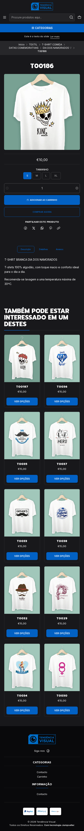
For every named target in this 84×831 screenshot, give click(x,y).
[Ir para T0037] (62, 435)
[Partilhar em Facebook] (26, 228)
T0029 (61, 618)
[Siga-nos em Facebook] (48, 751)
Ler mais (55, 36)
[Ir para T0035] (22, 435)
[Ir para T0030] (62, 667)
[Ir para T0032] (22, 590)
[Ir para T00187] (22, 358)
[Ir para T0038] (62, 513)
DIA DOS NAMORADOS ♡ (57, 48)
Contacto (42, 772)
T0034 (22, 696)
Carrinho (42, 776)
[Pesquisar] (71, 17)
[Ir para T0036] (62, 358)
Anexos (59, 249)
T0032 (22, 618)
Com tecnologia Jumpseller (59, 825)
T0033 (22, 541)
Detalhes (43, 249)
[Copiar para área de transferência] (59, 228)
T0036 (62, 387)
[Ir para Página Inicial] (42, 6)
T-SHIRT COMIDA (52, 44)
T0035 (22, 464)
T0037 (62, 464)
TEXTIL (33, 44)
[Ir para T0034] (22, 667)
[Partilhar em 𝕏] (34, 228)
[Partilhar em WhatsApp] (42, 228)
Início (22, 44)
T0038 (62, 541)
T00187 (22, 387)
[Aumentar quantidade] (77, 188)
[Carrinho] (79, 17)
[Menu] (4, 17)
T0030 (61, 696)
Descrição (26, 249)
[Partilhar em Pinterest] (50, 228)
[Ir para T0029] (62, 590)
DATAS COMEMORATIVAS (23, 48)
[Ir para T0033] (22, 513)
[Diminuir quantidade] (7, 188)
